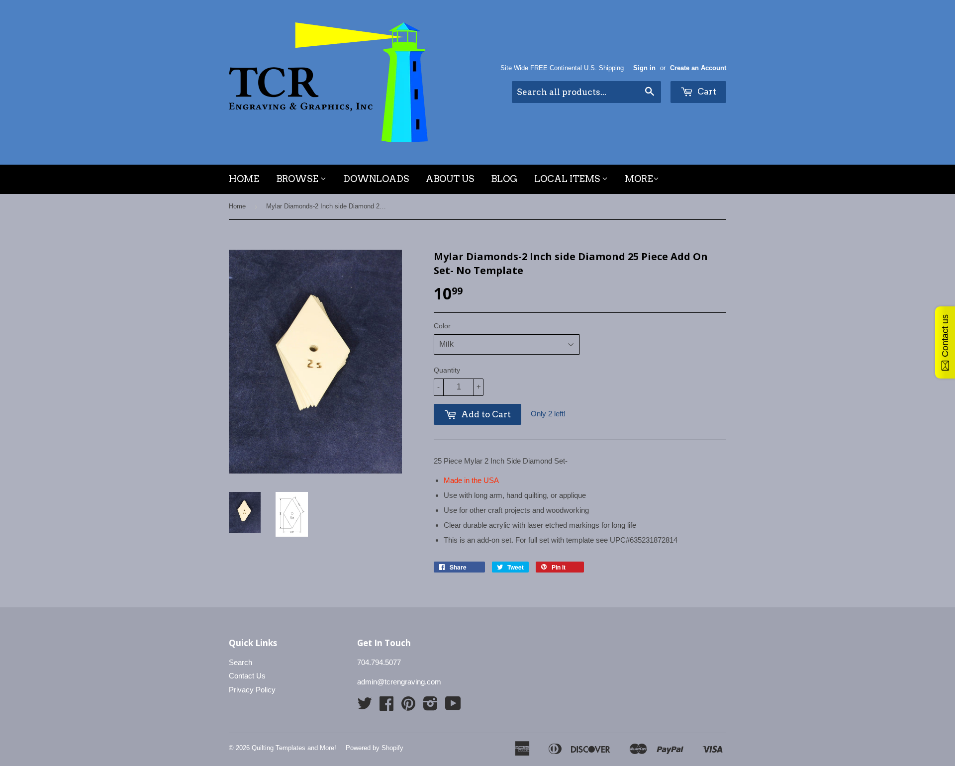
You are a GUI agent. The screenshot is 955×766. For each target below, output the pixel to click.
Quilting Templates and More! (294, 748)
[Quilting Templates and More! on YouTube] (453, 706)
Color (442, 326)
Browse (298, 179)
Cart (705, 91)
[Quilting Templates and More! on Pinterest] (408, 706)
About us (450, 179)
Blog (504, 179)
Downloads (376, 179)
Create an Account (698, 68)
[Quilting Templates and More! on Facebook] (386, 706)
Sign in (644, 68)
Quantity (447, 370)
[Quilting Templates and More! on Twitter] (364, 706)
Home (244, 179)
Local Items (568, 179)
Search (240, 662)
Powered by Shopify (374, 748)
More (639, 179)
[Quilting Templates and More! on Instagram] (430, 706)
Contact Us (247, 675)
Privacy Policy (252, 689)
